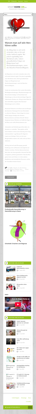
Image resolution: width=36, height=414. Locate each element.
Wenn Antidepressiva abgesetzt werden (22, 276)
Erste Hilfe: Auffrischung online (23, 339)
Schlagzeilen (14, 1)
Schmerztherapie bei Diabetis (22, 331)
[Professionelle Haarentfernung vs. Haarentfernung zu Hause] (18, 207)
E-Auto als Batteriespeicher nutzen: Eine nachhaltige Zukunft (23, 268)
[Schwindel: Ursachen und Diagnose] (18, 241)
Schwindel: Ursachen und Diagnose (16, 243)
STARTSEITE (10, 177)
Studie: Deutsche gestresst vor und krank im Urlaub (23, 323)
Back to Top (30, 407)
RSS (9, 1)
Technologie (23, 398)
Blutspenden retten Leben (22, 285)
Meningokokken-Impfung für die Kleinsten (23, 366)
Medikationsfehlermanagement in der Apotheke (23, 384)
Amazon (26, 1)
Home (29, 398)
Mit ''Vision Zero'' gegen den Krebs (23, 348)
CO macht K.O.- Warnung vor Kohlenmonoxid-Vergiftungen (23, 376)
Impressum (20, 1)
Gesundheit (28, 401)
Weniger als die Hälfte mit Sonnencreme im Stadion (23, 357)
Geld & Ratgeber (15, 398)
